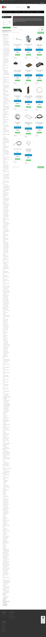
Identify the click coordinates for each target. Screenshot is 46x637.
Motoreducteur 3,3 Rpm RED (28, 45)
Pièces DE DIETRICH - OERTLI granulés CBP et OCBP (6, 535)
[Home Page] (2, 14)
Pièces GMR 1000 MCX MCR (6, 502)
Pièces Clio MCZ (6, 315)
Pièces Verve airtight (5, 253)
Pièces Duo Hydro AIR (5, 339)
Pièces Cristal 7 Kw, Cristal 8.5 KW (6, 49)
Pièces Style (5, 247)
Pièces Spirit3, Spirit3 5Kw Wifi (6, 166)
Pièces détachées (5, 34)
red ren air (5, 415)
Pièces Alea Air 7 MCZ (6, 284)
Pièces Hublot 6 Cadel (6, 88)
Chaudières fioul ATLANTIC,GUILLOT (6, 582)
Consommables (4, 630)
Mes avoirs (10, 614)
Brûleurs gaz (5, 597)
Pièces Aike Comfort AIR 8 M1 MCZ (6, 273)
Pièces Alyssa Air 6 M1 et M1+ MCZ (6, 287)
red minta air (5, 408)
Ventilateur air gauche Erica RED (39, 71)
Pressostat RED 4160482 (17, 123)
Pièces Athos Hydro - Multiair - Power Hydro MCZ (6, 301)
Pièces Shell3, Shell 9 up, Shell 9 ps (6, 154)
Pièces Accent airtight (6, 196)
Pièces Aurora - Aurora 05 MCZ (6, 304)
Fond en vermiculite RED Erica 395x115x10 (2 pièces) (28, 97)
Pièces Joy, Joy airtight (6, 220)
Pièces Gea (5, 348)
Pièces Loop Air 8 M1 (6, 365)
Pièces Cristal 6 (6, 53)
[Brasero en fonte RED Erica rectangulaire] (17, 64)
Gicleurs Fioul (6, 485)
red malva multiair (6, 404)
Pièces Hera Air (6, 352)
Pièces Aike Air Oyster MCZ (6, 263)
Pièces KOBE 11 (6, 94)
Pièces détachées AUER (6, 488)
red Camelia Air (6, 393)
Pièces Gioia (5, 212)
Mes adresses (11, 615)
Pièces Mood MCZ (5, 380)
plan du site (42, 4)
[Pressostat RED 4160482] (17, 116)
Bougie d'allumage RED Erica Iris (17, 45)
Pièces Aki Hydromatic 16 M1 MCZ (6, 277)
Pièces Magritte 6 (6, 106)
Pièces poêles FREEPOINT (6, 194)
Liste (43, 30)
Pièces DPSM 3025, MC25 (6, 505)
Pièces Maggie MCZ (6, 368)
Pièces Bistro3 (6, 42)
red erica (5, 397)
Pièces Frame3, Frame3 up (6, 80)
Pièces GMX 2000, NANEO (5, 511)
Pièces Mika (5, 228)
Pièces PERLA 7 (6, 126)
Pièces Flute (5, 211)
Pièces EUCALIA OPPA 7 (6, 430)
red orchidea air (6, 409)
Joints (4, 484)
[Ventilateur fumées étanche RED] (39, 39)
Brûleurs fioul (5, 596)
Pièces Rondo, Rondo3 (6, 143)
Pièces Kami (5, 222)
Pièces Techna (6, 175)
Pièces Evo (5, 70)
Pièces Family (6, 73)
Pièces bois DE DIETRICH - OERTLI (6, 515)
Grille (41, 30)
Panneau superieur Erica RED (28, 71)
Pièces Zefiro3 (6, 187)
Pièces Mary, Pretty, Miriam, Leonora (5, 226)
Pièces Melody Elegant (6, 115)
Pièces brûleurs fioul (6, 476)
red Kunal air (5, 401)
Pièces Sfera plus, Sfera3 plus (6, 151)
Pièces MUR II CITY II (6, 497)
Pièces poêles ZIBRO (6, 191)
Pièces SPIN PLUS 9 (5, 163)
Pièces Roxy (5, 242)
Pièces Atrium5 (6, 199)
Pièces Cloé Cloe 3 (6, 46)
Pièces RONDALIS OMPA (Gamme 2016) (6, 434)
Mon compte (11, 612)
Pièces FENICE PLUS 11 (6, 78)
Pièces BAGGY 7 (6, 41)
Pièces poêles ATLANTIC (6, 257)
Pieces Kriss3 (5, 99)
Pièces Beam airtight (5, 202)
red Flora (5, 399)
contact (39, 4)
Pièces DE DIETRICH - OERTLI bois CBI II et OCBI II (6, 530)
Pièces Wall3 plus (6, 186)
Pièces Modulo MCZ (6, 377)
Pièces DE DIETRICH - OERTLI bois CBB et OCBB (6, 519)
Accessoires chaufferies (5, 599)
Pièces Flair (5, 343)
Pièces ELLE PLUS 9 (5, 63)
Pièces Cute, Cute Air (5, 331)
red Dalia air (5, 395)
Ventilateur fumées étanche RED (39, 45)
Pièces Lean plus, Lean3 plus (6, 102)
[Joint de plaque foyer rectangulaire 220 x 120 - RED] (28, 116)
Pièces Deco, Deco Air (5, 333)
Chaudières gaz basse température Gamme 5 (6, 588)
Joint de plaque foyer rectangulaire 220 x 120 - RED (28, 123)
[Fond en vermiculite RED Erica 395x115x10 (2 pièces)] (28, 90)
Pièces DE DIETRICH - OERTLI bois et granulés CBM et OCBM (6, 541)
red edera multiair (6, 396)
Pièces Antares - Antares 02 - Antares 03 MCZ (6, 294)
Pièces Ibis (5, 90)
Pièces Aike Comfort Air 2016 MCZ (6, 269)
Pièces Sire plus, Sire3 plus (6, 158)
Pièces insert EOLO (5, 68)
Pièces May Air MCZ (6, 370)
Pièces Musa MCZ (5, 382)
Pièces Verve (5, 251)
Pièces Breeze (6, 203)
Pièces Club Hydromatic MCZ (6, 325)
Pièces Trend (5, 248)
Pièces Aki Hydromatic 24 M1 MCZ (6, 281)
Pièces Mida (5, 375)
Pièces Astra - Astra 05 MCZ (6, 297)
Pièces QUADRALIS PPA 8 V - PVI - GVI (6, 427)
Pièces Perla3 (6, 125)
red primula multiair (5, 413)
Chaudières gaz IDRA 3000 (6, 559)
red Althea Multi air (6, 392)
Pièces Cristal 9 (6, 54)
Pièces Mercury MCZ (6, 373)
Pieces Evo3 (5, 71)
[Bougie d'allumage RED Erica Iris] (17, 39)
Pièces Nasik (5, 384)
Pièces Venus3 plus (6, 183)
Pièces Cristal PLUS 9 (6, 57)
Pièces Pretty (5, 238)
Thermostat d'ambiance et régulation (6, 602)
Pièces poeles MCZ (6, 260)
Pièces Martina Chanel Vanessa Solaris (6, 109)
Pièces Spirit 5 (6, 167)
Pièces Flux (5, 347)
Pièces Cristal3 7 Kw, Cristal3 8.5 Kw (6, 51)
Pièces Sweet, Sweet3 (6, 170)
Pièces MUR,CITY (5, 494)
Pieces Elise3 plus (5, 66)
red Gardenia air (6, 400)
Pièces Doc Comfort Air (5, 336)
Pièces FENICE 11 (6, 75)
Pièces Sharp (5, 243)
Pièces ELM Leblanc (5, 585)
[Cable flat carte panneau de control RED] (39, 116)
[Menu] (44, 616)
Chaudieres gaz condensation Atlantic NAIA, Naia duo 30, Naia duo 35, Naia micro (6, 568)
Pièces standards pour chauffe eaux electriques (6, 472)
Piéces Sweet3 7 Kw (6, 172)
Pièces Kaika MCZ (5, 357)
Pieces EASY (5, 207)
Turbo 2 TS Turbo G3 (6, 460)
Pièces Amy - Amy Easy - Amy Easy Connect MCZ (6, 290)
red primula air (6, 411)
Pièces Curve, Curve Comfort (6, 328)
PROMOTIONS (5, 605)
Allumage (5, 481)
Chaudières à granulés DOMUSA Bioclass (6, 448)
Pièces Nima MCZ (5, 386)
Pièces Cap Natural (5, 313)
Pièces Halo (5, 351)
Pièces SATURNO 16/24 (6, 146)
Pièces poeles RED (6, 389)
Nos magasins (4, 613)
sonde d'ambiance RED (17, 149)
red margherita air (6, 405)
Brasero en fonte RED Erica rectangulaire (17, 71)
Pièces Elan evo (6, 210)
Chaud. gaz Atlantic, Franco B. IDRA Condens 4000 (6, 574)
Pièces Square (6, 246)
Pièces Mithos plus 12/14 (6, 120)
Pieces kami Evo (6, 223)
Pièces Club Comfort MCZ (5, 320)
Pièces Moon (5, 234)
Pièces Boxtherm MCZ (6, 311)
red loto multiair (6, 403)
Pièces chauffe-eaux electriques (6, 464)
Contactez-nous (4, 614)
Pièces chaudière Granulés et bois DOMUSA (6, 444)
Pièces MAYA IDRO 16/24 (5, 112)
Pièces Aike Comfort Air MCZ (6, 265)
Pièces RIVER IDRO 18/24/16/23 (6, 140)
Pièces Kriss (5, 98)
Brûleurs (4, 594)
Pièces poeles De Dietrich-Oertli (6, 421)
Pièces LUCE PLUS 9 (5, 104)
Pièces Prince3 (6, 130)
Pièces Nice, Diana (5, 123)
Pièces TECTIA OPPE (6, 441)
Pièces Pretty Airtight (5, 240)
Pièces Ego (5, 340)
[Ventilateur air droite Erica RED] (17, 90)
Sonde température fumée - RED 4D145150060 (28, 150)
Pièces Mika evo (6, 230)
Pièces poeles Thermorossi (6, 418)
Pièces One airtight (5, 236)
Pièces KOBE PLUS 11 (5, 96)
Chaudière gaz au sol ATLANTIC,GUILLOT (6, 579)
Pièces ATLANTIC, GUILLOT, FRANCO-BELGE (6, 547)
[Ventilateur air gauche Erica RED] (39, 64)
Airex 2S (5, 461)
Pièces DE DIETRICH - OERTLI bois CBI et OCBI (6, 524)
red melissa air (6, 407)
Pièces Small (5, 244)
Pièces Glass (5, 214)
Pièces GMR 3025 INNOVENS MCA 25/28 (6, 508)
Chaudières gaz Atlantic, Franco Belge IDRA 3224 (6, 563)
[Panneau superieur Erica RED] (28, 64)
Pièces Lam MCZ (6, 360)
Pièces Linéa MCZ (5, 362)
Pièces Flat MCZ (6, 344)
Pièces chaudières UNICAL (6, 457)
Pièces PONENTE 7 (5, 128)
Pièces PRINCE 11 (6, 135)
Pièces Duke (5, 206)
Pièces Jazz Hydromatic (5, 355)
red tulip (4, 416)
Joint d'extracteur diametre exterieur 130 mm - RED (39, 97)
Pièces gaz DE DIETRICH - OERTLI (6, 491)
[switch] (43, 622)
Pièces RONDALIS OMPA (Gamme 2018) (6, 438)
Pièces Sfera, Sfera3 (5, 148)
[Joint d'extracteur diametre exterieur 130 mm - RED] (39, 90)
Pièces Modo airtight (5, 232)
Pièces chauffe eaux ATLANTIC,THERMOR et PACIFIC (7, 467)
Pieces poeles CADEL (6, 37)
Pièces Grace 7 (6, 86)
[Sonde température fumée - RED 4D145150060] (28, 143)
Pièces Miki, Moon (5, 118)
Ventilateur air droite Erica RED (17, 96)
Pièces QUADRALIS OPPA (6, 424)
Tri (13, 29)
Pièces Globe (5, 215)
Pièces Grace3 (6, 85)
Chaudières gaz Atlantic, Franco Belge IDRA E (6, 552)
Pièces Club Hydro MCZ (5, 323)
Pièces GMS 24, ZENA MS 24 (6, 500)
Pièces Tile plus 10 (6, 179)
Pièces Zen (5, 255)
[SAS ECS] (8, 7)
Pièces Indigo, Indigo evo (6, 217)
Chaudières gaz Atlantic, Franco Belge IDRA (6, 556)
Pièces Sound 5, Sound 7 (6, 160)
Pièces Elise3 (5, 61)
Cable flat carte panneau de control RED (39, 123)
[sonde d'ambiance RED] (17, 143)
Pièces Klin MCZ (6, 359)
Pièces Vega (5, 250)
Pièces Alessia (6, 198)
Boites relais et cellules (6, 478)
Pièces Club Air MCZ (6, 317)
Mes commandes (11, 613)
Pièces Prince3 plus (6, 132)
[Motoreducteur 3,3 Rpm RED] (28, 39)
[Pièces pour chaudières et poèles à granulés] (23, 1)
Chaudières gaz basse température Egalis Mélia (6, 592)
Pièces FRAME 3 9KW (6, 83)
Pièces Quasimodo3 (5, 138)
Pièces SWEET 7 (6, 174)
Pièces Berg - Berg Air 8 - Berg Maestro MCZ (6, 307)
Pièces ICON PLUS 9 (5, 92)
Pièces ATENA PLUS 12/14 (6, 39)
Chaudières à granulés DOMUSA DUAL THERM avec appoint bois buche (6, 453)
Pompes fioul (5, 480)
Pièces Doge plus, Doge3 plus (6, 59)
